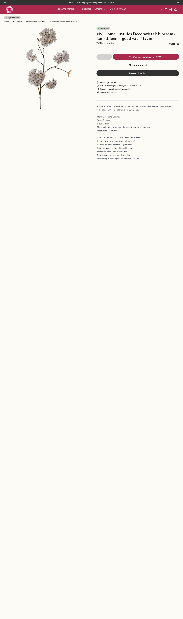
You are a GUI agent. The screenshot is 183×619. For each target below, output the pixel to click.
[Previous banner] (5, 2)
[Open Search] (166, 9)
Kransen (86, 9)
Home (6, 21)
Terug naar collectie (12, 17)
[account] (171, 9)
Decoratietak (17, 21)
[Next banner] (178, 2)
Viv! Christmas (118, 9)
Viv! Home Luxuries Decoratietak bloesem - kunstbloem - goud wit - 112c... (55, 21)
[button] (99, 57)
